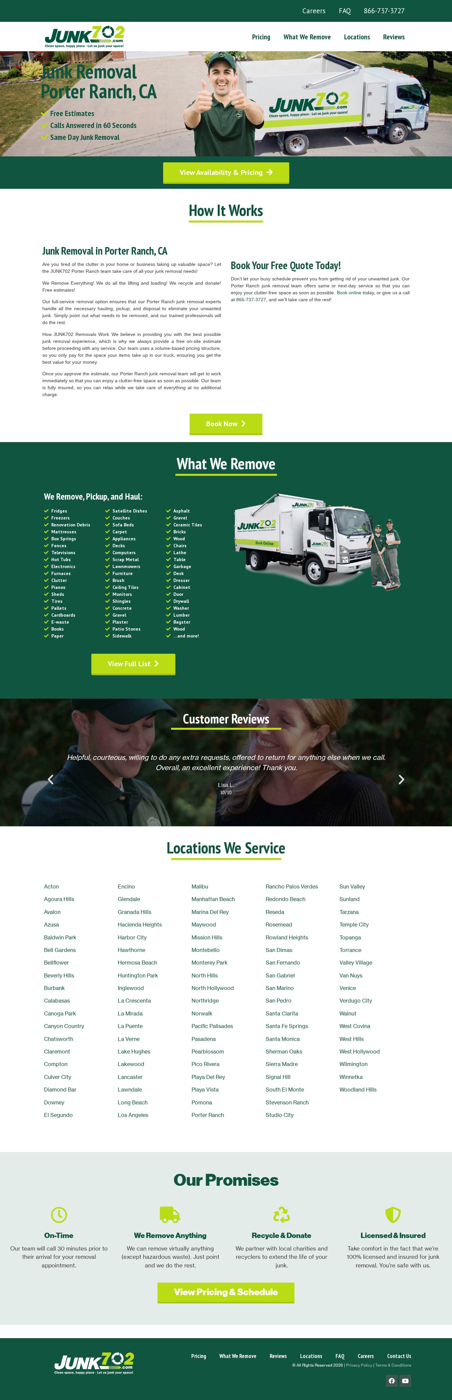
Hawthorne (131, 950)
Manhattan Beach (213, 899)
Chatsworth (58, 1039)
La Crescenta (134, 1000)
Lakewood (131, 1064)
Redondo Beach (285, 899)
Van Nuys (350, 975)
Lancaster (130, 1077)
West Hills (351, 1039)
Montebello (206, 950)
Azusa (51, 924)
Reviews (394, 36)
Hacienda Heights (140, 924)
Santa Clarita (282, 1013)
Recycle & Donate (281, 1235)
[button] (226, 172)
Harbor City (132, 937)
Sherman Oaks (284, 1051)
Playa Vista (205, 1089)
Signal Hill (278, 1077)
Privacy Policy (359, 1365)
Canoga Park (60, 1013)
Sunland (349, 899)
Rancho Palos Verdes (292, 886)
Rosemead (279, 924)
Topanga (350, 937)
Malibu (200, 886)
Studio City (280, 1115)
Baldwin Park (60, 937)
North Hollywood (213, 988)
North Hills (205, 975)
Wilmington (353, 1064)
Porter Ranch (208, 1115)
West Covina (354, 1026)
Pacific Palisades (212, 1026)
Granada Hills (134, 912)
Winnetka (351, 1077)
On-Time (58, 1235)
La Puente (130, 1026)
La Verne (129, 1039)
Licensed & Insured (393, 1235)
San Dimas (279, 950)
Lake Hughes (134, 1051)
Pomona (202, 1102)
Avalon (52, 912)
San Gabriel (280, 975)
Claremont (57, 1051)
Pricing (261, 36)
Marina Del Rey (210, 912)
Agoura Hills (59, 899)
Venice (347, 988)
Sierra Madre (282, 1064)
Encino (126, 886)
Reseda (275, 912)
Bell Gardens (60, 950)
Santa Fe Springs (287, 1026)
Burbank (54, 988)
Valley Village (355, 962)
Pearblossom (208, 1051)
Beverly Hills (59, 975)
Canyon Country (64, 1026)
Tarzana (349, 912)
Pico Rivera (205, 1064)
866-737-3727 (384, 10)
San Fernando (283, 962)
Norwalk (202, 1013)
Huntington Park (138, 975)
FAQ (345, 10)
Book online (349, 292)
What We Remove (307, 36)
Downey (54, 1102)
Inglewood (131, 988)
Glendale (129, 899)
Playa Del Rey (208, 1077)
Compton (56, 1064)
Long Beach (133, 1102)
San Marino (280, 988)
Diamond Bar (60, 1089)
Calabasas (57, 1000)
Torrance (350, 950)
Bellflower (56, 962)
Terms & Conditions (393, 1365)
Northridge (205, 1000)
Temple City (354, 924)
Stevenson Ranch (287, 1102)
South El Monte (285, 1089)
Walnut (347, 1013)
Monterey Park (210, 962)
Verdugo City (355, 1000)
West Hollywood (359, 1051)
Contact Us (399, 1356)
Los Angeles (133, 1115)
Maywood (204, 924)
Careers (314, 10)
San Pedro (279, 1000)
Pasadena (204, 1039)
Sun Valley (352, 886)
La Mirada (130, 1013)
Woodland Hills (358, 1089)
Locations (357, 36)
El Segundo (58, 1115)
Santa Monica (283, 1039)
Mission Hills (207, 937)
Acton (51, 886)
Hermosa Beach (137, 962)
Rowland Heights (287, 937)
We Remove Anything (170, 1235)
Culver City (57, 1077)
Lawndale (130, 1089)
